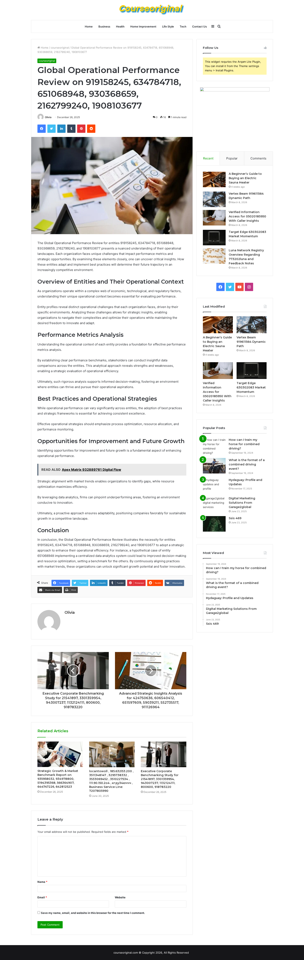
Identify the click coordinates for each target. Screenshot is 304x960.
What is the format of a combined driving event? (247, 464)
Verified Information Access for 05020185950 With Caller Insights (247, 216)
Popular (232, 158)
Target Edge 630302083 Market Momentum (251, 387)
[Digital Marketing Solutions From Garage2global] (214, 504)
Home (89, 26)
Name (42, 881)
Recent (208, 158)
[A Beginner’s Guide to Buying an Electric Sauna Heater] (214, 179)
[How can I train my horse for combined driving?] (214, 446)
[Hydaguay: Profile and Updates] (214, 485)
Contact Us (199, 26)
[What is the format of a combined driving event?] (214, 465)
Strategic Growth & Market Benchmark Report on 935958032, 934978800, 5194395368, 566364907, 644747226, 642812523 (57, 779)
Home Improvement (143, 26)
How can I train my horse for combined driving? (244, 444)
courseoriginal (60, 47)
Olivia (48, 117)
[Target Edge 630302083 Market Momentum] (214, 237)
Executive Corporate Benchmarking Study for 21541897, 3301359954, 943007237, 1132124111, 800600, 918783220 (159, 779)
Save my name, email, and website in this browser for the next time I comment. (93, 912)
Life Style (168, 26)
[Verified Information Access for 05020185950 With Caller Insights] (214, 217)
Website (120, 897)
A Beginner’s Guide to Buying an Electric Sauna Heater (245, 178)
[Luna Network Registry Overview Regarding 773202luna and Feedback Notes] (214, 256)
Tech (183, 26)
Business (104, 26)
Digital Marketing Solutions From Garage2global (242, 502)
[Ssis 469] (214, 524)
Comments (258, 158)
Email (42, 897)
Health (120, 26)
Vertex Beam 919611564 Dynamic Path (251, 342)
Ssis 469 (235, 518)
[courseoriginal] (152, 10)
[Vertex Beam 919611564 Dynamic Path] (214, 199)
